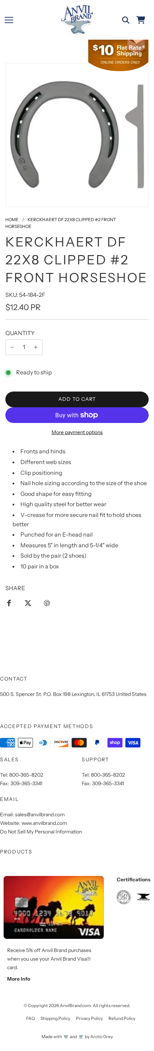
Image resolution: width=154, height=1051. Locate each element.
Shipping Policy (55, 1018)
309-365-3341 (26, 783)
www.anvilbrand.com (44, 823)
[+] (35, 347)
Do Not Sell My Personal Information (41, 831)
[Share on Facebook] (9, 603)
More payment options (77, 432)
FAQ (30, 1018)
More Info (18, 979)
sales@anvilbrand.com (40, 814)
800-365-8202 (26, 775)
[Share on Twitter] (28, 603)
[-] (12, 347)
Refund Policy (122, 1018)
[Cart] (141, 20)
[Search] (126, 20)
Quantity (20, 333)
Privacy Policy (89, 1018)
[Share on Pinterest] (47, 603)
